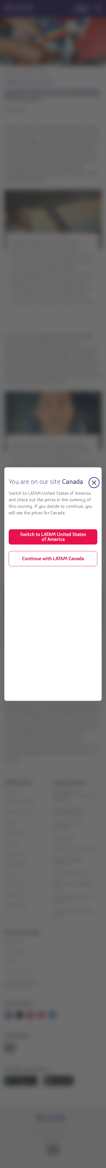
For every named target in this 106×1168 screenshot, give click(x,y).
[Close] (94, 482)
